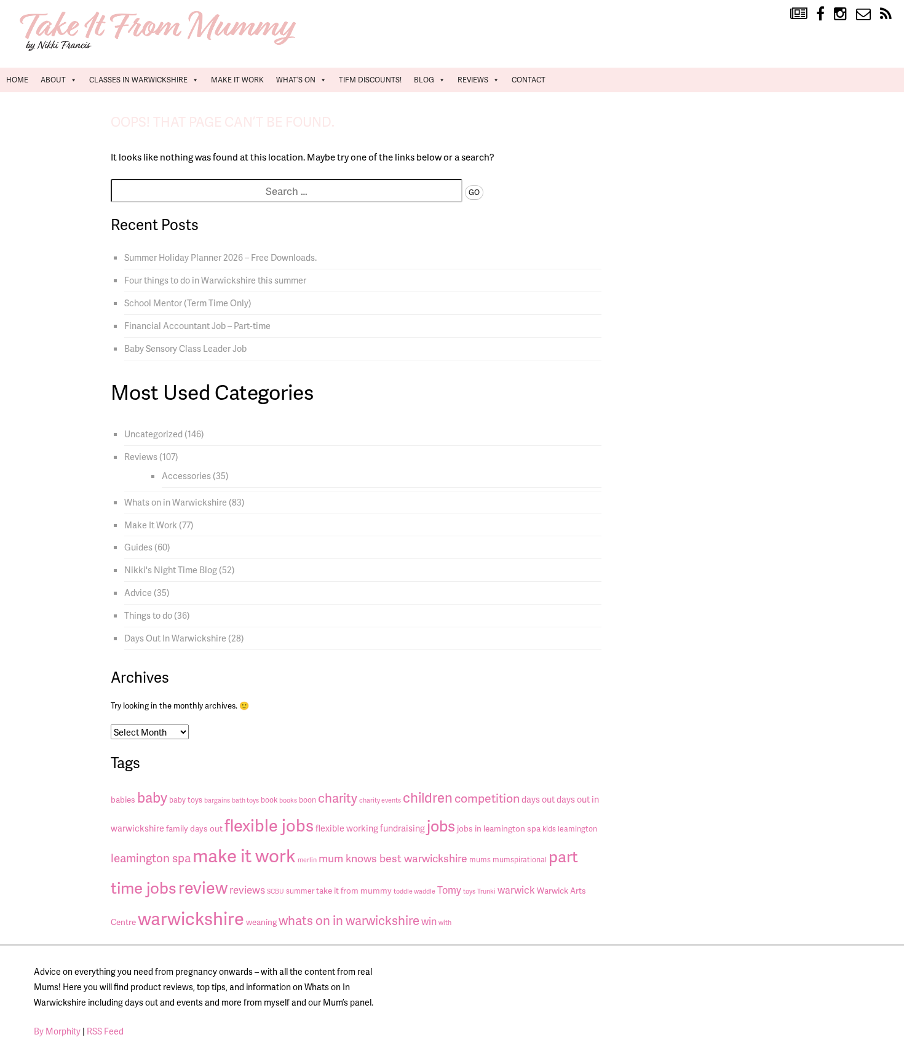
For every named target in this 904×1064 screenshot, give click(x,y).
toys (469, 890)
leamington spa (151, 857)
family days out (194, 828)
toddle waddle (414, 890)
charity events (380, 799)
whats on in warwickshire (349, 920)
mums (480, 859)
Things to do (148, 615)
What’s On (295, 79)
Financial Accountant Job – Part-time (197, 325)
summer (300, 891)
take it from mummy (354, 890)
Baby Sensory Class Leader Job (185, 348)
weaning (261, 921)
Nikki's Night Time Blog (170, 569)
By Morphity (57, 1031)
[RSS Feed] (886, 14)
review (203, 887)
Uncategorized (153, 433)
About (53, 79)
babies (123, 799)
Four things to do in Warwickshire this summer (215, 280)
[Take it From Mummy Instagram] (840, 14)
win (429, 921)
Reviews (473, 79)
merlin (307, 859)
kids (549, 829)
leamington (577, 829)
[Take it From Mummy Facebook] (820, 14)
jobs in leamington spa (499, 828)
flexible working (346, 828)
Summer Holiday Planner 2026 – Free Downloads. (220, 257)
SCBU (275, 890)
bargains (217, 799)
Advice (138, 592)
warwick (516, 890)
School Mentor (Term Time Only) (188, 302)
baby (152, 797)
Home (17, 79)
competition (487, 798)
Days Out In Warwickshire (175, 638)
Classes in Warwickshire (138, 79)
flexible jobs (269, 824)
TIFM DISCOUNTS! (370, 79)
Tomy (449, 890)
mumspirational (520, 859)
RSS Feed (105, 1031)
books (288, 799)
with (444, 922)
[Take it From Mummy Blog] (798, 14)
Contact (528, 79)
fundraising (402, 828)
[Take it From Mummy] (159, 49)
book (269, 800)
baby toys (185, 800)
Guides (138, 547)
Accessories (186, 475)
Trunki (486, 890)
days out (538, 799)
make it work (244, 855)
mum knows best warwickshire (393, 858)
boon (307, 800)
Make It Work (237, 79)
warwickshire (191, 918)
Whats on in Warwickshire (175, 502)
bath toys (245, 799)
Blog (424, 79)
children (428, 797)
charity (337, 797)
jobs (441, 825)
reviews (247, 889)
